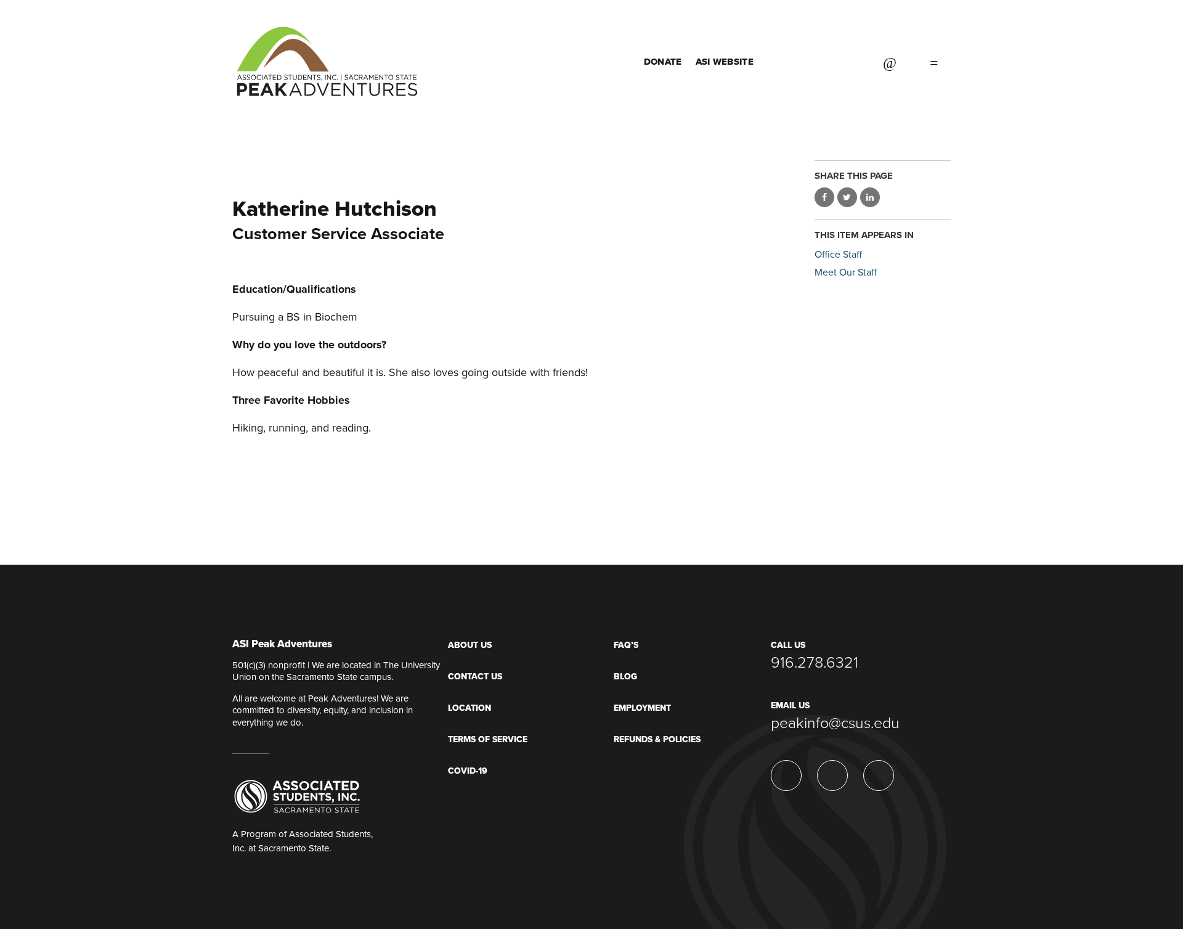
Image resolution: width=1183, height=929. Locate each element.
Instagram (849, 61)
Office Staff (838, 254)
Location (469, 708)
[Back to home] (326, 49)
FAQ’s (626, 645)
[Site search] (889, 62)
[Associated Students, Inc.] (297, 796)
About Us (470, 645)
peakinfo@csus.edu (835, 723)
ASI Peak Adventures (282, 644)
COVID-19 (467, 771)
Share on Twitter (847, 197)
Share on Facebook (824, 197)
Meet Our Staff (846, 272)
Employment (642, 708)
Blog (625, 676)
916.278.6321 (814, 662)
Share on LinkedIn (870, 197)
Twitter (788, 61)
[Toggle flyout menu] (934, 62)
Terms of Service (487, 739)
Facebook (819, 61)
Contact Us (475, 676)
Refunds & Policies (657, 739)
